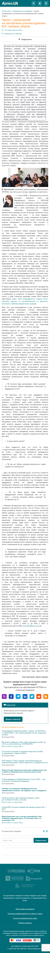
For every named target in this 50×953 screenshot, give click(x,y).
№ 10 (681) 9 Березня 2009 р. (13, 30)
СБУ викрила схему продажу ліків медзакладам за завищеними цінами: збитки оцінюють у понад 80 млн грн (25, 761)
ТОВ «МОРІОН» (22, 949)
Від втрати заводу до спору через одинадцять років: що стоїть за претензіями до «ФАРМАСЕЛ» (24, 743)
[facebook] (11, 696)
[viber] (4, 696)
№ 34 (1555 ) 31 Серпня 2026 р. (13, 746)
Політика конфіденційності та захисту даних (25, 914)
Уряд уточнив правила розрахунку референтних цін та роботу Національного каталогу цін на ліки (24, 771)
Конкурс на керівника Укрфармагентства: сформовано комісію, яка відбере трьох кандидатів (24, 789)
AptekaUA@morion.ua (35, 949)
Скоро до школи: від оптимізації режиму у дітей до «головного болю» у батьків (20, 799)
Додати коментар (13, 719)
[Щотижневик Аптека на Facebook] (47, 831)
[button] (33, 3)
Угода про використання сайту (25, 918)
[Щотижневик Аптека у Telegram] (44, 831)
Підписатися (41, 840)
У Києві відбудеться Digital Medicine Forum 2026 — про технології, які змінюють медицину (23, 780)
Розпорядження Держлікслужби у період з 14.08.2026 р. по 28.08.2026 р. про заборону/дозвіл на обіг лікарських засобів (24, 733)
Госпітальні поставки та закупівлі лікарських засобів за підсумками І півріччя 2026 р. (22, 752)
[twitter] (31, 696)
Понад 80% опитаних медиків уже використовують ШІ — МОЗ (24, 808)
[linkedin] (25, 696)
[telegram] (18, 696)
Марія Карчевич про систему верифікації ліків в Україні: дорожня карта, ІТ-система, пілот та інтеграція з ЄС (22, 818)
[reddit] (38, 696)
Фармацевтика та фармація (12, 33)
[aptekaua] (45, 696)
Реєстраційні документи (25, 909)
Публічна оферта (25, 923)
